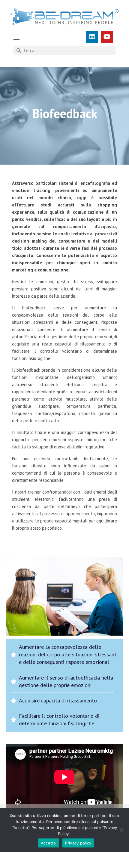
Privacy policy (78, 843)
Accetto (48, 843)
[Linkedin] (92, 37)
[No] (121, 830)
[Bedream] (64, 17)
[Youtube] (107, 37)
